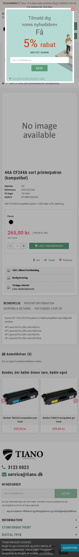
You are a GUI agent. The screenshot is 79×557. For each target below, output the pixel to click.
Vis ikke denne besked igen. (28, 78)
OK (41, 68)
